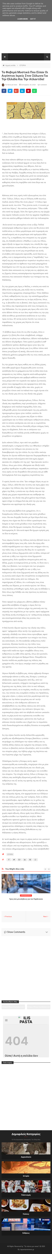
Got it (33, 19)
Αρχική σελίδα (10, 65)
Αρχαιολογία (26, 1157)
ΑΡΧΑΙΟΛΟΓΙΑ (26, 895)
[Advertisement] (26, 37)
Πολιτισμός (26, 1195)
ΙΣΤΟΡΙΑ (22, 65)
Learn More (22, 19)
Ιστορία (26, 1176)
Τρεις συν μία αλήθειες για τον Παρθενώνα (26, 899)
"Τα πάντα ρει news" (32, 1246)
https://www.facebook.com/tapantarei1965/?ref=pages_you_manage (38, 1007)
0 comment (43, 85)
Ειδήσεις (26, 1233)
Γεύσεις (26, 1214)
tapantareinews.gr (27, 1249)
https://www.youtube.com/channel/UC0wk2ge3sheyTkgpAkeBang (13, 1007)
